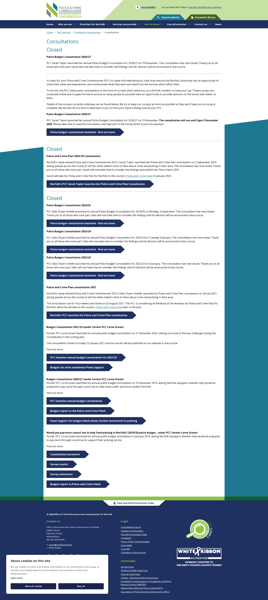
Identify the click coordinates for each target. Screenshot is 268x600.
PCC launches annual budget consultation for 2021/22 (83, 357)
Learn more (17, 577)
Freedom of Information (132, 531)
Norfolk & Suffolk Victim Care (134, 570)
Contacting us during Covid (133, 552)
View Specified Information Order (135, 503)
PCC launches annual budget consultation (76, 401)
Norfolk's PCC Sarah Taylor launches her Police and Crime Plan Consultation (97, 184)
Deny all (81, 586)
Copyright (125, 549)
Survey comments (61, 474)
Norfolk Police (127, 567)
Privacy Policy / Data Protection (135, 541)
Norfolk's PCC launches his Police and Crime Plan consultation (88, 315)
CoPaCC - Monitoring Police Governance (139, 577)
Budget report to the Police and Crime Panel (78, 411)
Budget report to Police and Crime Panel (75, 484)
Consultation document (65, 454)
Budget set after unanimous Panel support (77, 367)
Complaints (126, 538)
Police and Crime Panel (139, 176)
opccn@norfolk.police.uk (60, 544)
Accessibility (126, 545)
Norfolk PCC (64, 10)
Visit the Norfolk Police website (204, 7)
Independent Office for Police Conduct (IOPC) (142, 588)
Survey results (59, 464)
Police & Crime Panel (130, 574)
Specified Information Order (134, 534)
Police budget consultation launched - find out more (82, 132)
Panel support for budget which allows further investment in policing (93, 421)
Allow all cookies (33, 586)
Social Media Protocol (131, 527)
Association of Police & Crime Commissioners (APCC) (145, 591)
